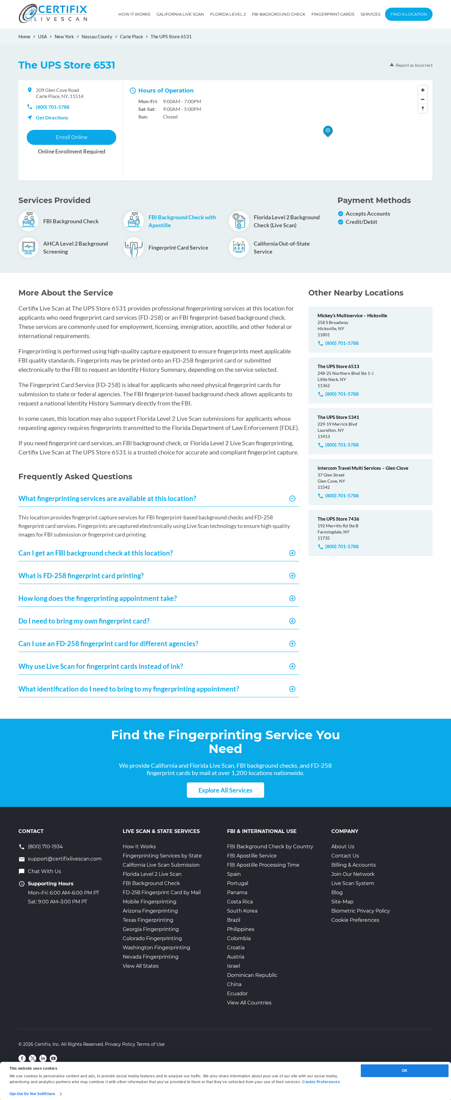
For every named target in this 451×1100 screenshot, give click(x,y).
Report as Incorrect (414, 65)
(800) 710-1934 (45, 846)
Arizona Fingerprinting (150, 911)
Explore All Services (225, 790)
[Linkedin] (43, 1058)
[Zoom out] (422, 99)
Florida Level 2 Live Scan (152, 874)
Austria (235, 957)
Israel (233, 966)
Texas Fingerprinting (148, 920)
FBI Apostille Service (252, 856)
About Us (342, 846)
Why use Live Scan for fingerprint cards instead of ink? (100, 666)
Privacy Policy (120, 1044)
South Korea (242, 911)
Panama (237, 892)
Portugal (237, 883)
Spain (234, 874)
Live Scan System (352, 883)
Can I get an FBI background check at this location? (95, 553)
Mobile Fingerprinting (149, 902)
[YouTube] (53, 1058)
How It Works (134, 14)
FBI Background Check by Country (270, 846)
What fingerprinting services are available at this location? (107, 498)
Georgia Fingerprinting (151, 929)
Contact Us (345, 856)
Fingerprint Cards (332, 14)
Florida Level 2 (228, 14)
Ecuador (237, 993)
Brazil (233, 920)
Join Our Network (353, 874)
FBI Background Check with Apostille (182, 221)
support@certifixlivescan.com (65, 859)
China (234, 984)
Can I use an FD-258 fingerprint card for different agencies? (108, 643)
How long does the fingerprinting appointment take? (97, 598)
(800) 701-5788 (52, 107)
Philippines (240, 929)
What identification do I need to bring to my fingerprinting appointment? (128, 689)
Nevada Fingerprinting (151, 957)
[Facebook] (22, 1058)
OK (404, 1070)
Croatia (236, 948)
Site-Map (342, 902)
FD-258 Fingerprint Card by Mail (162, 892)
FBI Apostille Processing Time (263, 865)
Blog (337, 892)
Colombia (239, 938)
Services (370, 14)
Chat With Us (44, 871)
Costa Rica (240, 902)
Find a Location (409, 14)
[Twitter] (32, 1058)
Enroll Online (71, 137)
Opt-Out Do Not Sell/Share (33, 1094)
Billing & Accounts (353, 865)
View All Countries (249, 1003)
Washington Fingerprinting (156, 948)
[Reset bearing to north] (422, 108)
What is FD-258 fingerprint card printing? (81, 575)
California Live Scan (180, 14)
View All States (141, 966)
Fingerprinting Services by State (162, 856)
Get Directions (52, 117)
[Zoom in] (422, 90)
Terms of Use (150, 1044)
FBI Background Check (278, 14)
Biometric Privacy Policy (360, 911)
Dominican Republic (252, 975)
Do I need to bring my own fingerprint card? (83, 621)
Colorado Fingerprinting (152, 938)
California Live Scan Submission (161, 865)
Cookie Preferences (355, 920)
